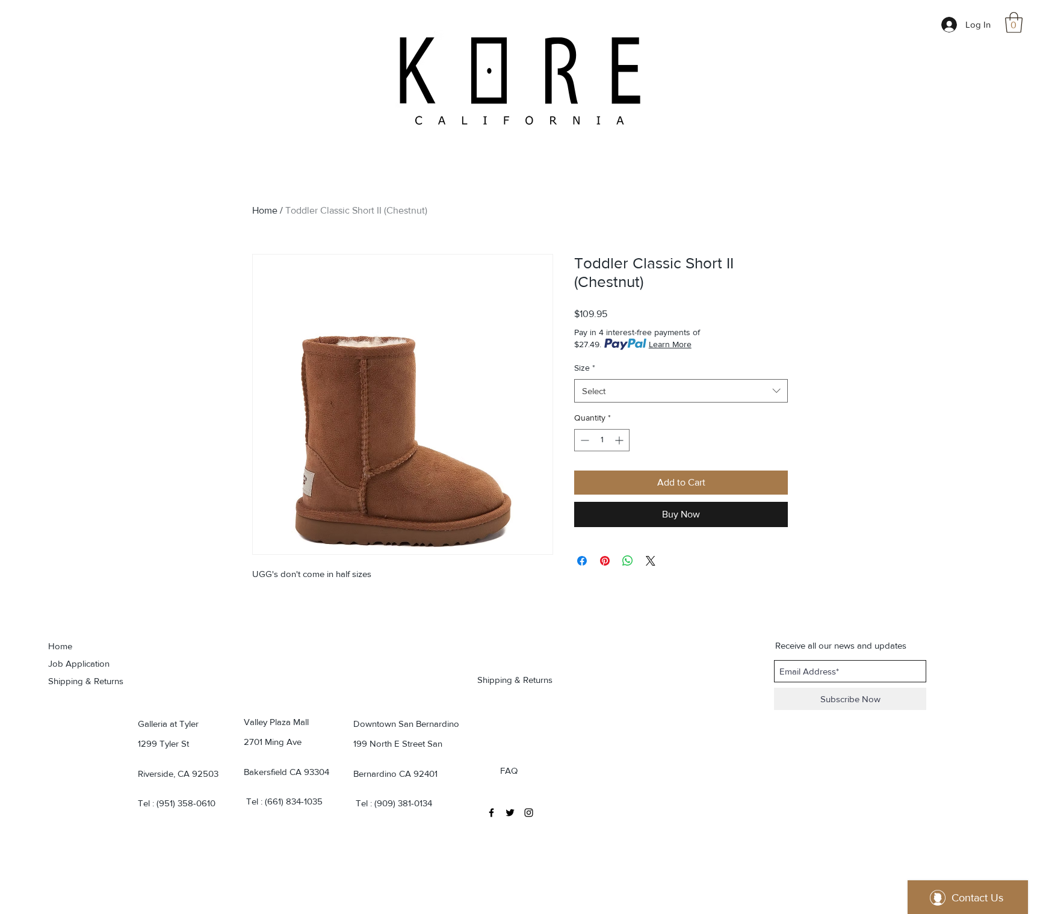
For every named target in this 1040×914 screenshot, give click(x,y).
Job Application (79, 663)
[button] (1014, 22)
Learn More (670, 344)
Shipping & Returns (85, 681)
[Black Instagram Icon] (528, 812)
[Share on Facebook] (582, 561)
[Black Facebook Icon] (491, 812)
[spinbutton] (602, 440)
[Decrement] (583, 440)
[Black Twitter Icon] (510, 812)
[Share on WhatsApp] (628, 561)
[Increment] (620, 440)
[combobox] (681, 391)
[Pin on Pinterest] (605, 561)
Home (264, 210)
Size (584, 367)
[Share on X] (650, 561)
